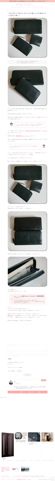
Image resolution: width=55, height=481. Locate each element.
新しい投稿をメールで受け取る (15, 371)
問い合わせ (29, 479)
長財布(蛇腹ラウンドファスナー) (23, 135)
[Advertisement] (27, 333)
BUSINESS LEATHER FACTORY (32, 130)
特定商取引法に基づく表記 (21, 479)
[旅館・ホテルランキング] (25, 469)
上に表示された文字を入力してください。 (16, 362)
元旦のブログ (10, 315)
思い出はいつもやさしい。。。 (27, 5)
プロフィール (4, 479)
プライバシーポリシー (11, 479)
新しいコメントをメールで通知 (15, 367)
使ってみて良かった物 (17, 476)
